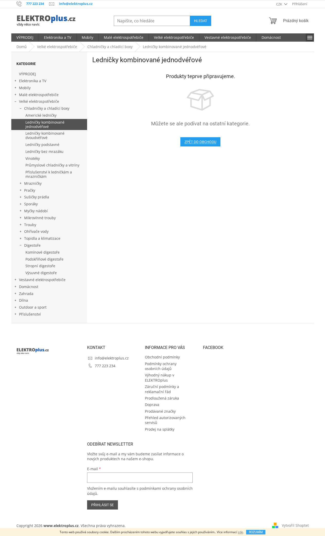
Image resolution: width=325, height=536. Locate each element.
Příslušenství (30, 314)
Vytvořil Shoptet (295, 525)
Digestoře (32, 245)
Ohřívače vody (36, 231)
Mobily (25, 87)
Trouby (30, 224)
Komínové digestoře (42, 252)
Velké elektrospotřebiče (39, 101)
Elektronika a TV (32, 80)
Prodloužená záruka (162, 398)
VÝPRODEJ (27, 73)
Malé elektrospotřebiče (39, 94)
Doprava (152, 404)
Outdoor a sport (33, 307)
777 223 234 (105, 365)
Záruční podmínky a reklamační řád (162, 389)
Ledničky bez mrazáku (44, 151)
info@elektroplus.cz (112, 358)
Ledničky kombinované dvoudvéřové (44, 135)
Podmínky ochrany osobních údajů (161, 366)
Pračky (29, 190)
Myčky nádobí (36, 210)
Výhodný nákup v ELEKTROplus (159, 377)
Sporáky (31, 203)
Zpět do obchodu (200, 142)
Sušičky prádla (36, 197)
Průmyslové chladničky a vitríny (52, 165)
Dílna (23, 300)
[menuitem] (25, 37)
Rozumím (256, 532)
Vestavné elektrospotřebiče (42, 279)
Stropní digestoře (40, 265)
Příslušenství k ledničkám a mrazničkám (48, 174)
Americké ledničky (41, 115)
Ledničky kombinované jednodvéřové (44, 124)
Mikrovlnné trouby (40, 217)
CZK (279, 4)
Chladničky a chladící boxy (46, 108)
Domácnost (28, 286)
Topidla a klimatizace (42, 238)
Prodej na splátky (159, 429)
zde (240, 532)
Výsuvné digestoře (41, 272)
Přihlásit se (102, 505)
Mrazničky (33, 183)
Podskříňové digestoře (44, 259)
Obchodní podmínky (162, 357)
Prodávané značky (160, 411)
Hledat (200, 21)
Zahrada (26, 293)
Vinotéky (32, 158)
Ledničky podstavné (42, 144)
